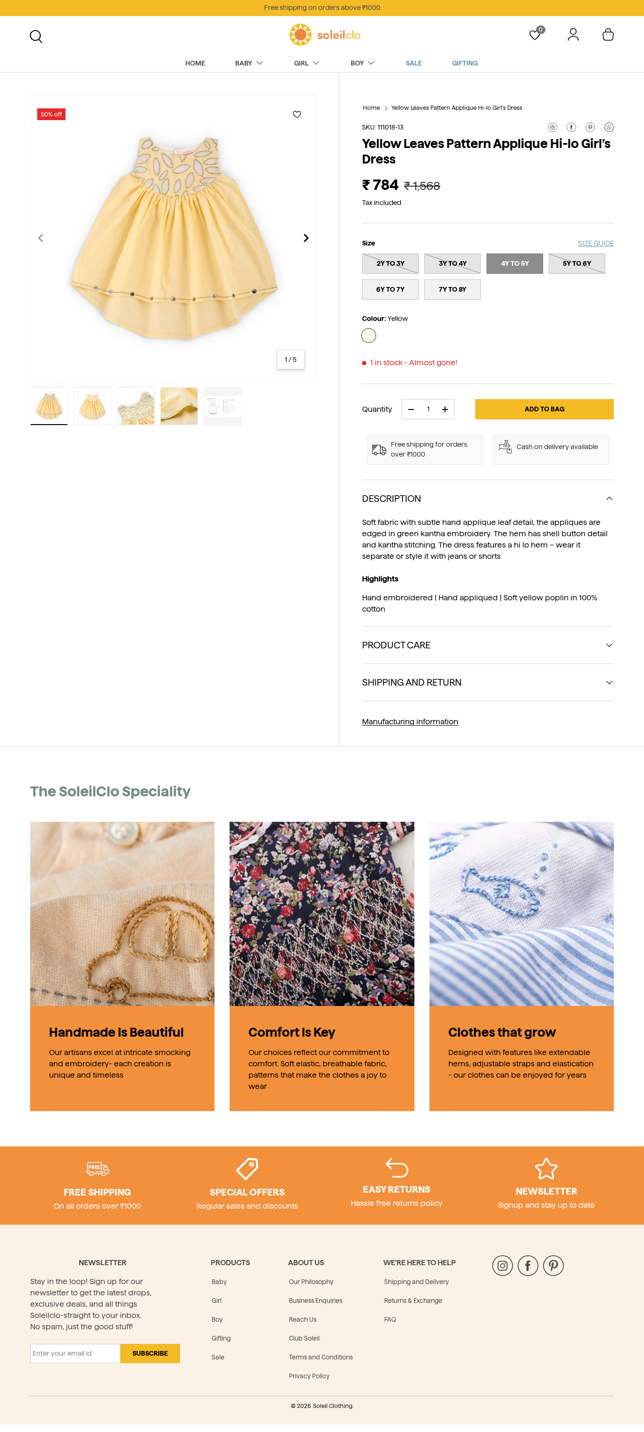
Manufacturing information (410, 722)
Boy (217, 1319)
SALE (414, 63)
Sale (218, 1357)
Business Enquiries (315, 1300)
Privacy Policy (309, 1376)
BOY (357, 63)
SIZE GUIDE (596, 243)
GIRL (301, 63)
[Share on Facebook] (571, 127)
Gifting (221, 1338)
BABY (243, 63)
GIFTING (465, 63)
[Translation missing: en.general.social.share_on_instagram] (552, 127)
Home (371, 108)
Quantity (377, 409)
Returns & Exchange (413, 1300)
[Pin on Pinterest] (590, 127)
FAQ (390, 1319)
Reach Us (302, 1319)
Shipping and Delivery (416, 1281)
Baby (219, 1281)
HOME (195, 63)
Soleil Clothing (333, 1406)
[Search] (35, 35)
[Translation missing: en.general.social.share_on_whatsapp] (609, 127)
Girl (217, 1300)
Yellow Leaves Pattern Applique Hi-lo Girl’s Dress (456, 108)
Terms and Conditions (321, 1357)
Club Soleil (304, 1338)
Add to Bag (544, 409)
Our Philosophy (311, 1281)
